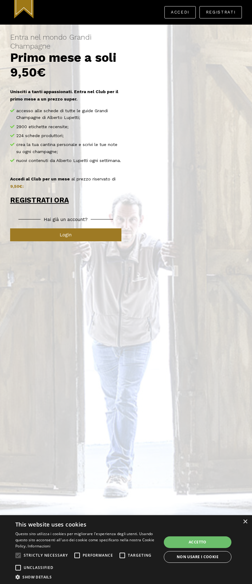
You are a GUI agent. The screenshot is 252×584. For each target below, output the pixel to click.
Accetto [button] (198, 542)
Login (66, 235)
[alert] (126, 549)
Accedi (180, 12)
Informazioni (39, 546)
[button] (18, 555)
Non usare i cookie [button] (198, 556)
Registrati (220, 12)
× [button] (245, 521)
